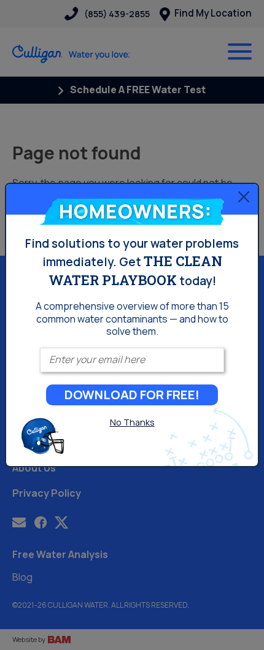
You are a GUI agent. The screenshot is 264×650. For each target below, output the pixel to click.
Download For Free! (132, 394)
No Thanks (132, 422)
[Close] (244, 196)
